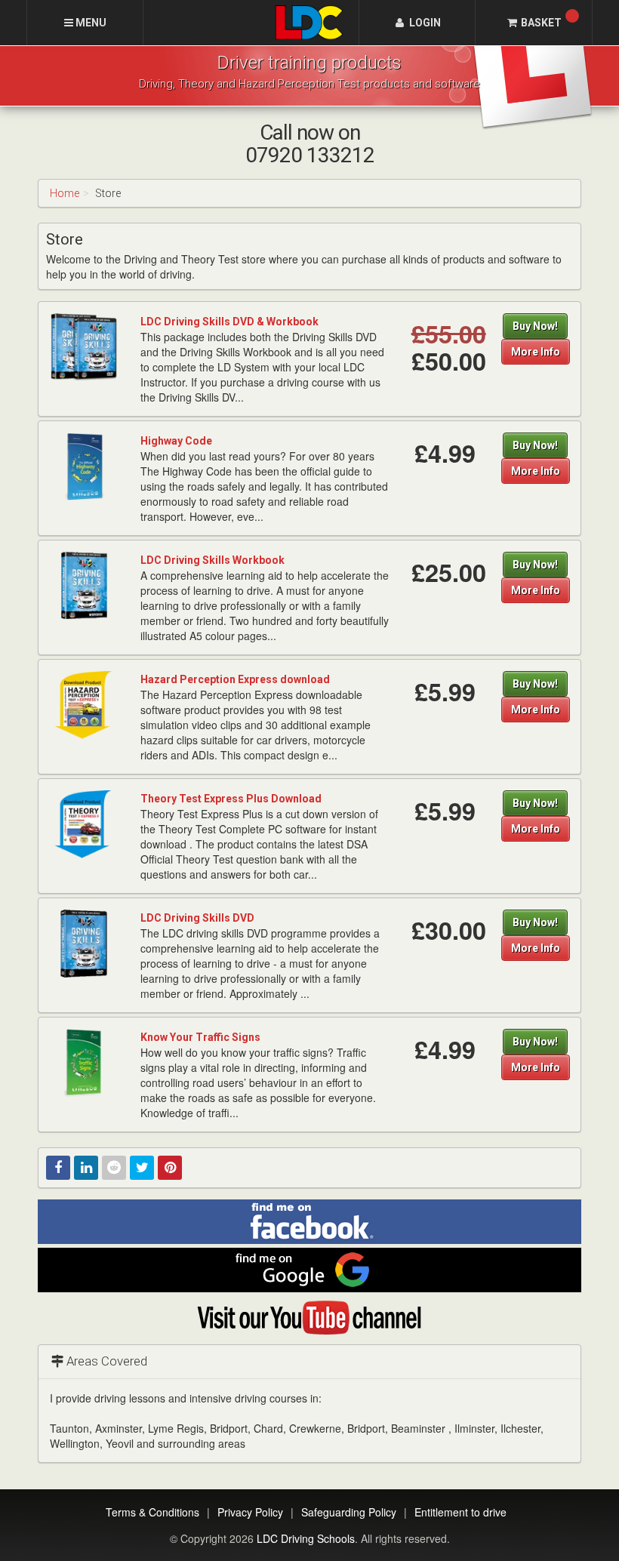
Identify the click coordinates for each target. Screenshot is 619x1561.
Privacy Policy (250, 1511)
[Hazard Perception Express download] (84, 704)
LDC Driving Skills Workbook (212, 560)
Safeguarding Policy (348, 1511)
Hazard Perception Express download (235, 679)
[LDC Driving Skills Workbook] (84, 585)
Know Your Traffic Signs (200, 1037)
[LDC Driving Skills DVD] (84, 943)
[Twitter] (142, 1168)
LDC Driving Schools (306, 1538)
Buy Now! (535, 326)
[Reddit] (114, 1168)
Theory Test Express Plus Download (231, 799)
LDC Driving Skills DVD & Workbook (229, 322)
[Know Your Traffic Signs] (84, 1062)
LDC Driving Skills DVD (197, 918)
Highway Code (176, 441)
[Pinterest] (170, 1168)
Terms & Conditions (152, 1511)
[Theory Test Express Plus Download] (84, 823)
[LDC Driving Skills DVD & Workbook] (84, 346)
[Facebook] (58, 1168)
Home (64, 193)
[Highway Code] (84, 466)
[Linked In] (86, 1168)
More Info (535, 352)
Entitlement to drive (460, 1511)
